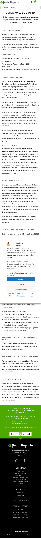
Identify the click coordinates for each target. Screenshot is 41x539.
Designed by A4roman (30, 534)
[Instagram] (17, 461)
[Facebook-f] (24, 461)
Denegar (21, 284)
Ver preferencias (21, 290)
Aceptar (21, 279)
